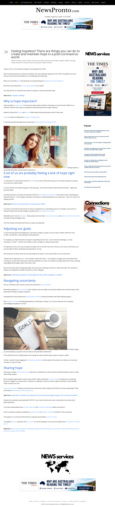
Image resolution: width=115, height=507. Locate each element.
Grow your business (54, 501)
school (41, 211)
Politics (87, 2)
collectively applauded (45, 407)
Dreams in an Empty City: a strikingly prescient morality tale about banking (96, 160)
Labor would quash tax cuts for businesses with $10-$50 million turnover (96, 137)
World (61, 2)
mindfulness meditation (34, 360)
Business (53, 2)
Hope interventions (10, 388)
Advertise (43, 501)
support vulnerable (48, 412)
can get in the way (12, 301)
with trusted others (23, 372)
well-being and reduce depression (22, 390)
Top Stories (38, 2)
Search (103, 2)
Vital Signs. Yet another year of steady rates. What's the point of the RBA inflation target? (97, 149)
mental (20, 112)
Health (73, 2)
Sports (67, 2)
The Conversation (26, 2)
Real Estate (95, 2)
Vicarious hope (53, 379)
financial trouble (22, 289)
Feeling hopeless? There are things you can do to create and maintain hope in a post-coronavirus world (45, 54)
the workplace (50, 211)
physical (27, 112)
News (16, 2)
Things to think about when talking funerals (95, 176)
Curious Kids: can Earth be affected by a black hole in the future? (97, 182)
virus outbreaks (46, 285)
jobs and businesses (51, 216)
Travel (80, 2)
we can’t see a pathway (28, 86)
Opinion (46, 2)
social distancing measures (47, 195)
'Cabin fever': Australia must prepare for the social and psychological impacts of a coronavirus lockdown (44, 395)
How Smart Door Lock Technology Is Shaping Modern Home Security (97, 143)
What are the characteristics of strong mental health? (28, 204)
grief (18, 81)
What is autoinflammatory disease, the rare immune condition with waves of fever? (97, 166)
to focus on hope (51, 417)
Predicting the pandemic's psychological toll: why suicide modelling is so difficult (36, 275)
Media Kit (83, 501)
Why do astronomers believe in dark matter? (95, 172)
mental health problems (33, 297)
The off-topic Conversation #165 (92, 187)
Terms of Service (73, 501)
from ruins (30, 422)
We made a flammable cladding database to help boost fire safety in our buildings (96, 131)
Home (11, 2)
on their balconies (29, 407)
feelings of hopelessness (32, 117)
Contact (64, 501)
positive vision (18, 105)
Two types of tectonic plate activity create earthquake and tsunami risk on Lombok (94, 155)
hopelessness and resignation (53, 81)
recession (24, 216)
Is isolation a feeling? (17, 95)
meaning (32, 181)
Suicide (6, 117)
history (14, 422)
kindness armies (35, 412)
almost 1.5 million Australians (70, 216)
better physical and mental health (45, 122)
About (30, 501)
